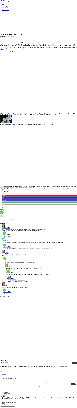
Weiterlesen (38, 386)
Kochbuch (12, 36)
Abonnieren (74, 362)
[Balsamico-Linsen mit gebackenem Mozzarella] (14, 221)
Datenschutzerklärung (64, 366)
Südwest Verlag (6, 191)
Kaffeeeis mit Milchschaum (11, 124)
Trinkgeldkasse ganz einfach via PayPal (33, 369)
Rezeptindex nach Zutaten (5, 7)
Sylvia (6, 252)
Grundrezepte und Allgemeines (5, 10)
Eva (5, 285)
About (2, 5)
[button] (3, 195)
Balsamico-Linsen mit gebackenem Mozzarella (8, 113)
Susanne (4, 36)
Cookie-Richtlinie (11, 404)
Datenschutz (3, 376)
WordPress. (5, 378)
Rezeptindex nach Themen (5, 6)
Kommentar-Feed (4, 374)
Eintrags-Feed (3, 373)
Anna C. (6, 240)
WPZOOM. (16, 378)
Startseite (3, 4)
